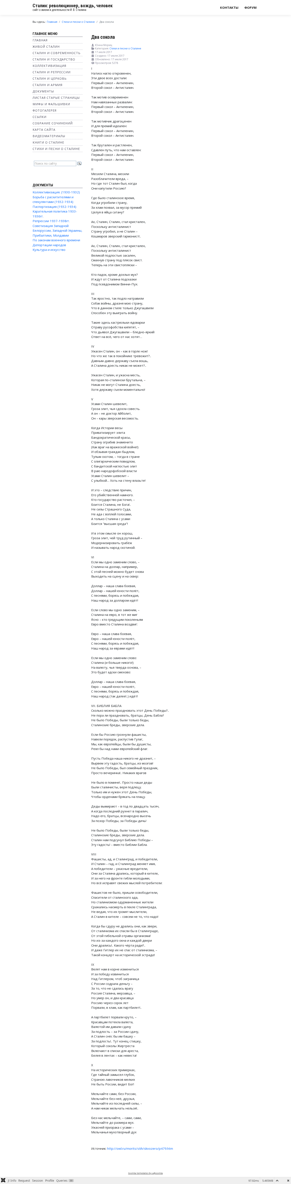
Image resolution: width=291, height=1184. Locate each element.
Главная (40, 40)
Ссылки (39, 117)
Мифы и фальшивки (51, 104)
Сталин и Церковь (50, 78)
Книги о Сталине (48, 142)
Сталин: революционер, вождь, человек (73, 5)
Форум (250, 7)
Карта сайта (44, 130)
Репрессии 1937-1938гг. (51, 221)
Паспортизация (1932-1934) (54, 206)
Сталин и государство (54, 59)
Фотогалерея (44, 110)
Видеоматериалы (49, 136)
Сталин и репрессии (52, 72)
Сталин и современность (57, 53)
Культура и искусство (49, 249)
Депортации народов (49, 245)
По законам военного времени (56, 240)
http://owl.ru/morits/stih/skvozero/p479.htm (140, 1148)
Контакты (229, 7)
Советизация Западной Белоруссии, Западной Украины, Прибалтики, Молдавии (57, 230)
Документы (43, 91)
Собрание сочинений (53, 123)
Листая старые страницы (56, 98)
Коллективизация (49, 66)
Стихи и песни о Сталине (56, 149)
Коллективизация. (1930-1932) (56, 192)
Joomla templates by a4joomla (145, 1173)
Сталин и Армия (47, 85)
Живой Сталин (46, 47)
